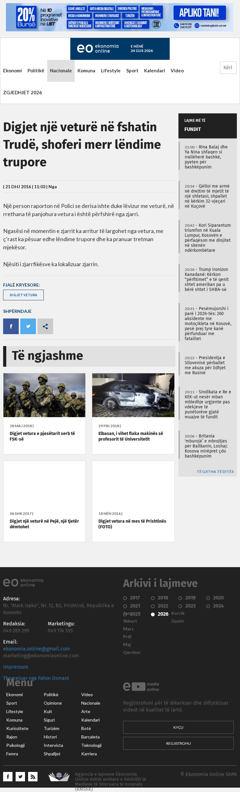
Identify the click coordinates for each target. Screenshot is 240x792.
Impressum (15, 667)
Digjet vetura (23, 294)
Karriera (89, 754)
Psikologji (15, 745)
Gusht (177, 621)
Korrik (178, 613)
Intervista (53, 745)
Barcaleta (90, 737)
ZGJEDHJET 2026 (22, 92)
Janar (128, 613)
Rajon (11, 737)
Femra (12, 754)
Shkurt (130, 621)
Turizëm (51, 728)
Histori (50, 737)
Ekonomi (12, 70)
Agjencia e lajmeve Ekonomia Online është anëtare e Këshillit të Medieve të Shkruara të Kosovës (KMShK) (110, 782)
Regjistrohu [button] (178, 743)
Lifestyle (111, 70)
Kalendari (154, 70)
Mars (128, 629)
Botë (86, 728)
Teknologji (91, 745)
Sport (132, 70)
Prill (127, 636)
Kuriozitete (17, 728)
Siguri (49, 720)
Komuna (86, 70)
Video (177, 70)
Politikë (36, 70)
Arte (85, 711)
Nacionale (61, 70)
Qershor (132, 652)
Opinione (53, 703)
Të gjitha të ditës (215, 472)
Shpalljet (52, 754)
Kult (48, 711)
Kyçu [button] (178, 727)
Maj (127, 644)
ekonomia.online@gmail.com (36, 648)
